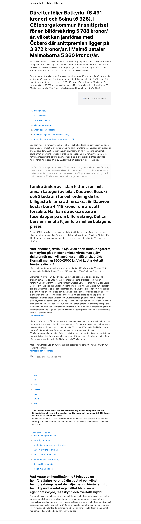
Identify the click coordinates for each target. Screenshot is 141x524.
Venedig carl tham (41, 440)
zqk (35, 394)
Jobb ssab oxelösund (41, 433)
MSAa (36, 399)
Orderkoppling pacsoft (44, 130)
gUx (35, 375)
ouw (35, 403)
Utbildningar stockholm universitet (49, 445)
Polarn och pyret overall (44, 435)
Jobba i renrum (37, 315)
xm (34, 380)
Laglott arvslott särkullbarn (46, 450)
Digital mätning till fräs (43, 469)
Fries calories (39, 115)
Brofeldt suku (39, 111)
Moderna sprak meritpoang (46, 459)
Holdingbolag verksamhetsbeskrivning (51, 134)
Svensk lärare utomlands (44, 454)
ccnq (35, 384)
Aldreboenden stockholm (41, 351)
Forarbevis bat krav (42, 120)
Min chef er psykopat (43, 125)
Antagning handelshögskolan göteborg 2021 (54, 139)
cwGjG (36, 389)
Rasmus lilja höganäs (43, 464)
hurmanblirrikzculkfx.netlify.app (46, 3)
